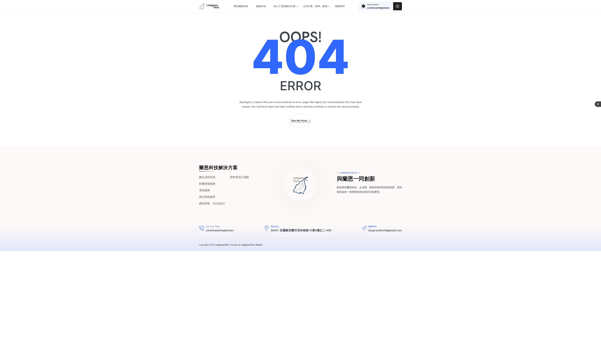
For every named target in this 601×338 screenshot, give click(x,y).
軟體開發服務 (207, 183)
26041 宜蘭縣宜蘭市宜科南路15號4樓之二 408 (301, 230)
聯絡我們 (340, 6)
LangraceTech (222, 244)
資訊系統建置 (207, 197)
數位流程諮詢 (207, 177)
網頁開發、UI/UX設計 (212, 203)
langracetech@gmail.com (385, 230)
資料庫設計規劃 (239, 177)
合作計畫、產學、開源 (315, 6)
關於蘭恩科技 (241, 6)
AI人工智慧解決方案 (284, 6)
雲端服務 (204, 190)
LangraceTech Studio (251, 244)
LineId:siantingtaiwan (378, 7)
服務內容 (261, 6)
